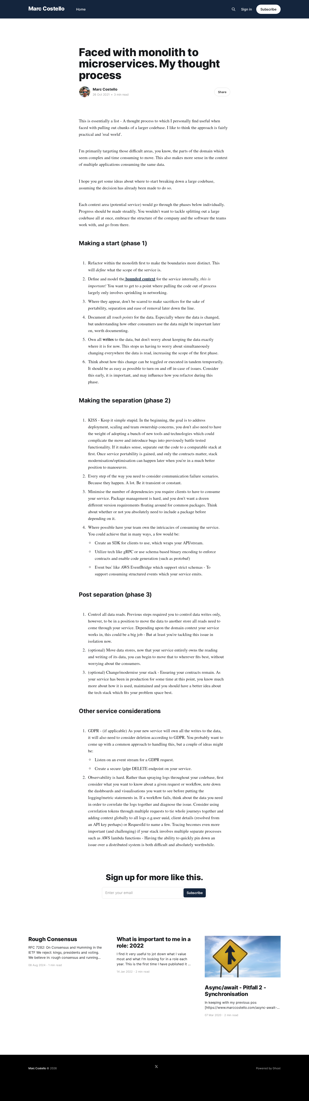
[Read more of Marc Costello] (85, 92)
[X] (156, 1066)
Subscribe (268, 9)
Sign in (246, 9)
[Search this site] (233, 9)
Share (222, 92)
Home (81, 9)
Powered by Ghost (268, 1068)
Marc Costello (46, 9)
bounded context (140, 279)
